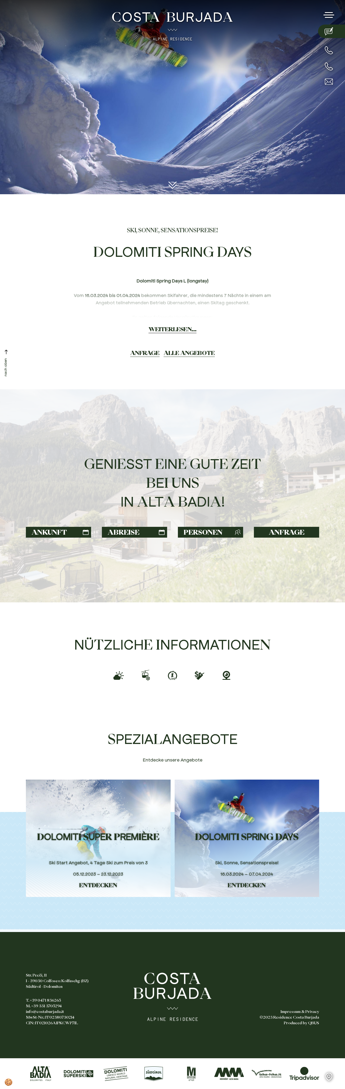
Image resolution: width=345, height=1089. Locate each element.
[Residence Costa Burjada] (172, 25)
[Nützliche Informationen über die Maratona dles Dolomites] (191, 1073)
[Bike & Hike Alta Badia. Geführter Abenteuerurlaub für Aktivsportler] (266, 1073)
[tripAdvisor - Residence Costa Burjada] (304, 1074)
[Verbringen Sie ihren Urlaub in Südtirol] (153, 1073)
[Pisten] (172, 674)
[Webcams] (226, 674)
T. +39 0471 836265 (43, 1000)
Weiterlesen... (172, 329)
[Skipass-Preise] (199, 674)
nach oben (5, 367)
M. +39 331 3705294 (44, 1006)
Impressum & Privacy (300, 1011)
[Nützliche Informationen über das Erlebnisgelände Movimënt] (229, 1074)
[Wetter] (119, 674)
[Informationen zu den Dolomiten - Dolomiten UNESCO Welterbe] (116, 1073)
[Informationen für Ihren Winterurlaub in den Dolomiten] (78, 1073)
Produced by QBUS (301, 1023)
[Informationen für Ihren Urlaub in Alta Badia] (41, 1073)
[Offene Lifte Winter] (145, 674)
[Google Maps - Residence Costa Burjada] (335, 1077)
